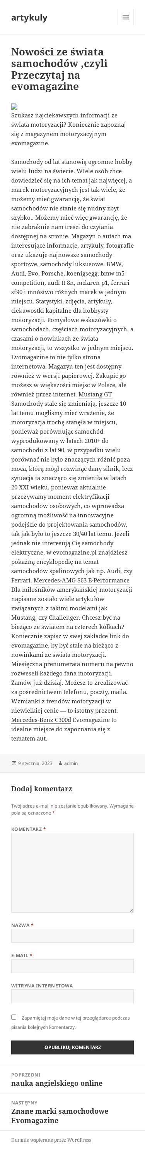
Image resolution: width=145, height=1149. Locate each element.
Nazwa (22, 925)
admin (71, 763)
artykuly (29, 17)
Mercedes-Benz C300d (41, 720)
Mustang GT (95, 394)
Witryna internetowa (42, 985)
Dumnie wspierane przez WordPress (51, 1140)
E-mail (22, 955)
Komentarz (28, 829)
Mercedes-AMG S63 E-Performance (82, 580)
